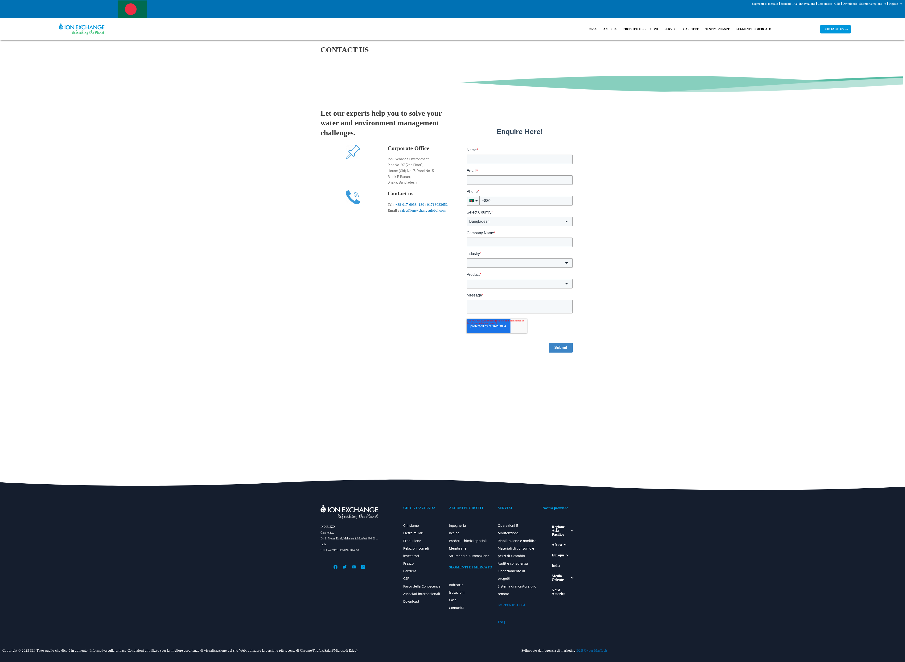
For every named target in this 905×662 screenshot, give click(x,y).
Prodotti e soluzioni (640, 29)
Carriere (691, 29)
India (556, 565)
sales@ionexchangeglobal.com (423, 210)
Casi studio (825, 3)
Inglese (893, 3)
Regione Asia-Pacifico (558, 530)
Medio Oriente (558, 578)
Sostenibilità (789, 3)
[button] (563, 531)
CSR (837, 3)
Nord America (558, 592)
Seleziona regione (870, 3)
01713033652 (437, 204)
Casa (593, 29)
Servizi (671, 29)
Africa (557, 545)
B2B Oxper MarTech (591, 650)
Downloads (850, 3)
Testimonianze (717, 29)
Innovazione (807, 3)
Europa (558, 555)
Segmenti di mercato (765, 3)
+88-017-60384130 (409, 204)
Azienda (610, 29)
